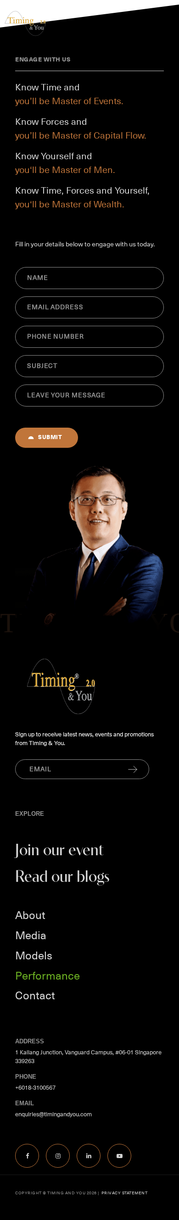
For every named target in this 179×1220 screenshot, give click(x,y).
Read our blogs (62, 877)
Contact (35, 996)
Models (33, 956)
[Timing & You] (25, 30)
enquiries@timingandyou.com (53, 1114)
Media (30, 935)
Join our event (59, 851)
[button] (163, 24)
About (30, 915)
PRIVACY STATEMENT (123, 1193)
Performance (47, 976)
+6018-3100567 (35, 1088)
